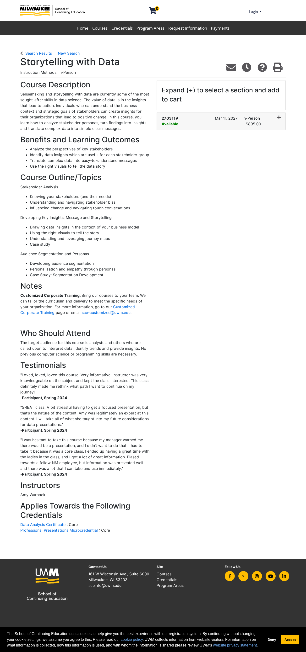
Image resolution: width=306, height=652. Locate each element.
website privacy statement (235, 645)
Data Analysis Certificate (43, 524)
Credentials (122, 28)
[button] (221, 121)
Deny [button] (272, 639)
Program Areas (150, 28)
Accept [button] (290, 639)
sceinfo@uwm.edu (104, 585)
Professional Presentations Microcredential (59, 530)
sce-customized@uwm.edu (106, 312)
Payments (220, 28)
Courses (100, 28)
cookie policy (132, 639)
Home (82, 28)
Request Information (187, 28)
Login (254, 11)
